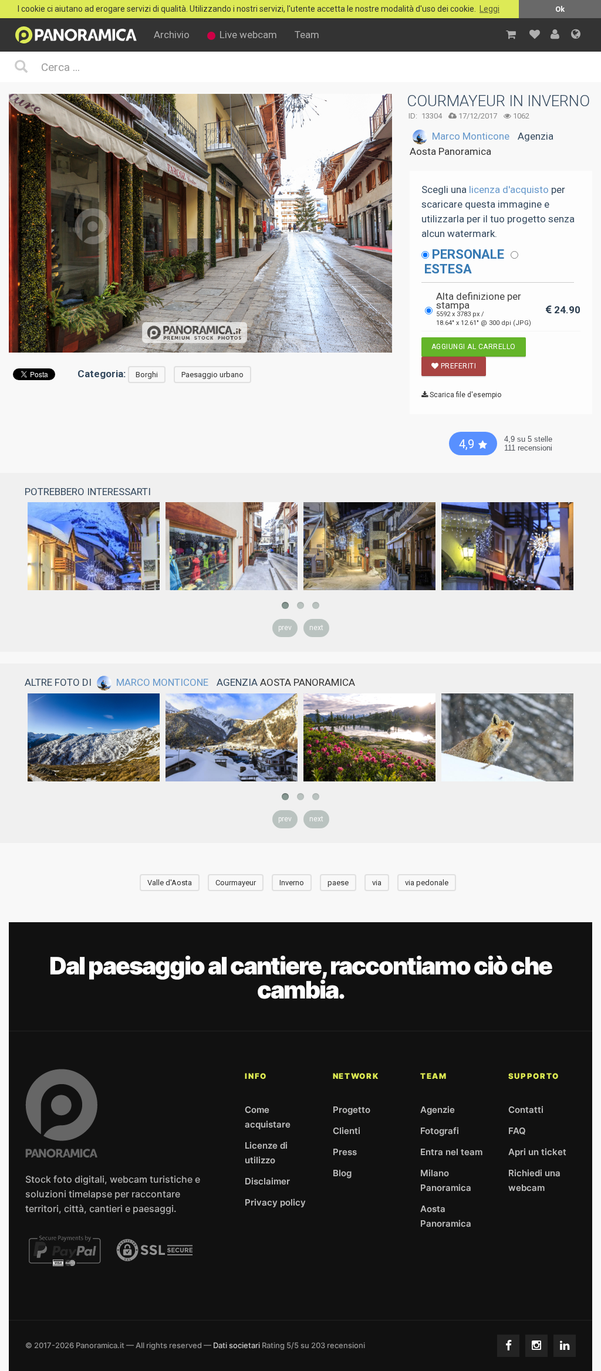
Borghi (147, 374)
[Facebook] (508, 1346)
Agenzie (437, 1109)
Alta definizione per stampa (483, 308)
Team (307, 34)
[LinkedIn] (564, 1346)
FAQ (517, 1130)
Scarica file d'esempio (464, 395)
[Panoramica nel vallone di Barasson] (94, 737)
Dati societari (236, 1345)
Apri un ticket (537, 1151)
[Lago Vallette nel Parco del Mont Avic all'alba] (369, 737)
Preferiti (457, 366)
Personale (468, 254)
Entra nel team (451, 1151)
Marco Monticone (470, 136)
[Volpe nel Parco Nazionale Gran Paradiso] (507, 737)
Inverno (291, 882)
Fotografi (439, 1130)
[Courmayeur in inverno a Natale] (94, 546)
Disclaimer (267, 1181)
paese (338, 882)
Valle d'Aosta (169, 882)
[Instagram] (536, 1346)
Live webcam (248, 34)
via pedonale (426, 882)
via (376, 882)
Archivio (172, 34)
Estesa (448, 269)
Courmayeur (235, 882)
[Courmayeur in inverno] (232, 546)
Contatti (525, 1109)
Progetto (351, 1109)
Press (345, 1151)
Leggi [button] (489, 9)
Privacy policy (275, 1202)
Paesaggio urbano (212, 374)
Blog (342, 1173)
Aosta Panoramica (450, 151)
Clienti (346, 1130)
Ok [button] (560, 9)
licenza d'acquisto (509, 189)
